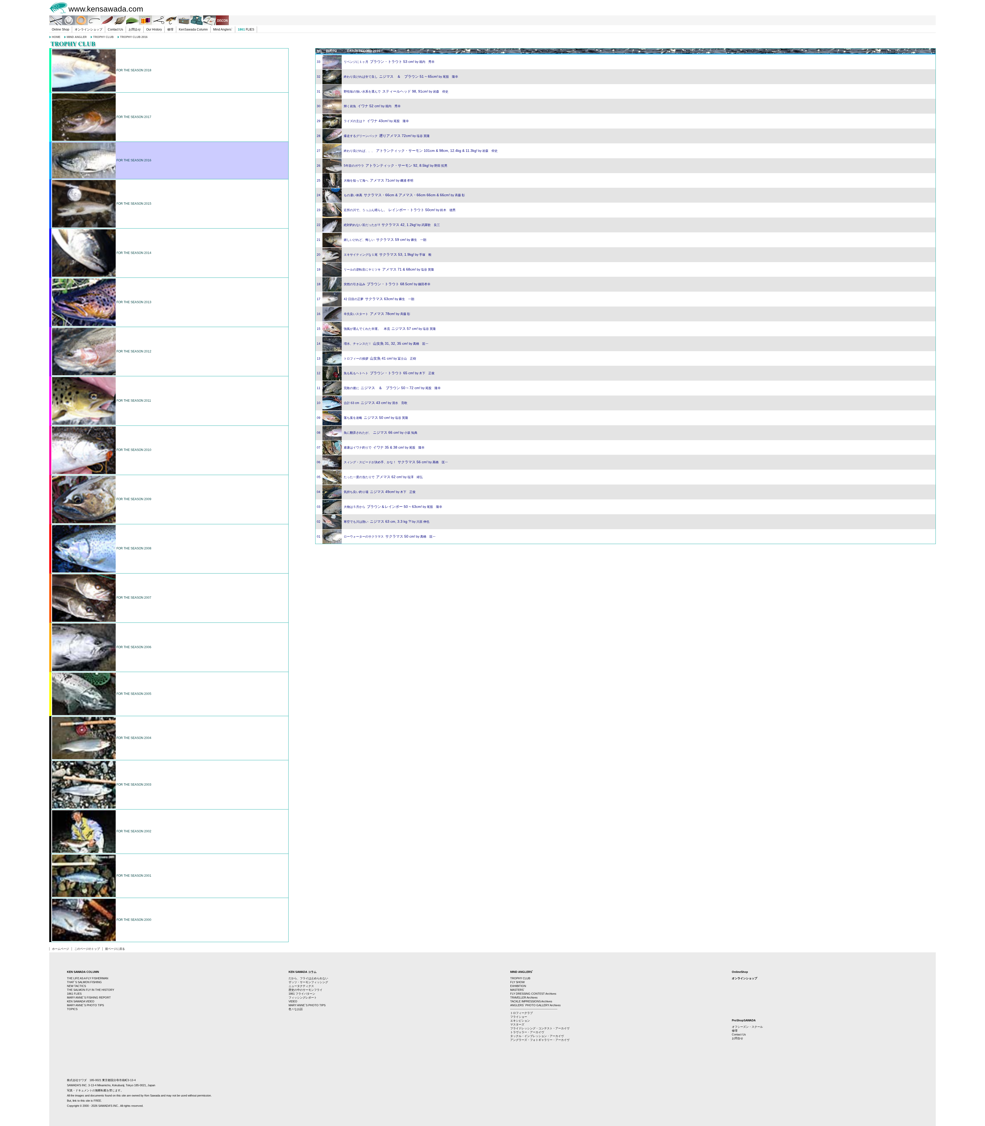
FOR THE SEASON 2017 (133, 117)
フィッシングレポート (303, 997)
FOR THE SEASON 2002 (133, 831)
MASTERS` (517, 989)
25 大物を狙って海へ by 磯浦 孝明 (365, 180)
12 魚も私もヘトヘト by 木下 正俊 (376, 373)
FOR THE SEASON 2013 (133, 302)
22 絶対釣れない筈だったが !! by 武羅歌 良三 (378, 225)
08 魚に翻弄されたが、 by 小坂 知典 (367, 432)
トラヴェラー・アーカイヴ (527, 1032)
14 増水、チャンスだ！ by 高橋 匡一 (372, 343)
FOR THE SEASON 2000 (133, 920)
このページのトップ (87, 948)
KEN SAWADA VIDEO (80, 1001)
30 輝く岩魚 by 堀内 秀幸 (359, 106)
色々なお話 (296, 1009)
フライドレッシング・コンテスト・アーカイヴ (539, 1028)
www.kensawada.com (105, 9)
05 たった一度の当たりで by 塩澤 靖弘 (370, 477)
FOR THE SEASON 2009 (133, 499)
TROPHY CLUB (103, 36)
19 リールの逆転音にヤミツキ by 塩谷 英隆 (375, 269)
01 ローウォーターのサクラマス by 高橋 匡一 (376, 536)
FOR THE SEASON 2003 (133, 784)
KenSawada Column (193, 29)
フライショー (518, 1016)
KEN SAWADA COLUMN (83, 971)
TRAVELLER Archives (524, 997)
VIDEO (293, 1001)
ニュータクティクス (301, 985)
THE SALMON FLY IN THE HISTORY (90, 989)
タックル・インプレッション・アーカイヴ (537, 1036)
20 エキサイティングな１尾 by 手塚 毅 (374, 254)
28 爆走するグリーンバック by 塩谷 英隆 (373, 136)
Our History (154, 29)
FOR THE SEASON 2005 (133, 694)
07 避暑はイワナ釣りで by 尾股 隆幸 (371, 447)
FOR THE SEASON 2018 (133, 70)
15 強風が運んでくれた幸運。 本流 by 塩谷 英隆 (376, 329)
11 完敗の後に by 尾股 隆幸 (379, 388)
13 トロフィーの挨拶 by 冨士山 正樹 (366, 358)
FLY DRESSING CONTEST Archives (533, 993)
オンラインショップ (88, 29)
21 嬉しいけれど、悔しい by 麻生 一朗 (371, 240)
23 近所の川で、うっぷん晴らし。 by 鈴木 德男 (386, 210)
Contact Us (115, 29)
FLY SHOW (517, 982)
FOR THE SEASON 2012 (133, 351)
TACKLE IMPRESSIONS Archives (531, 1001)
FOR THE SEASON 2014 (133, 253)
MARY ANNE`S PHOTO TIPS (85, 1005)
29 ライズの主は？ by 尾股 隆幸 (363, 121)
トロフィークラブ (521, 1012)
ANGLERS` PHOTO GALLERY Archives (535, 1005)
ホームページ (60, 948)
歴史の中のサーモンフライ (305, 989)
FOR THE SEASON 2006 (133, 647)
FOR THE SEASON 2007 (133, 597)
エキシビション (520, 1020)
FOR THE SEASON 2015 (133, 203)
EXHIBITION (518, 985)
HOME (56, 36)
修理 (170, 29)
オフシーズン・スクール (747, 1026)
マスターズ (517, 1024)
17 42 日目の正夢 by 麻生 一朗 (365, 299)
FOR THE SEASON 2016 (133, 160)
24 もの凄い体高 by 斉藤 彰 (391, 195)
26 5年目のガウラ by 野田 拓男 (382, 165)
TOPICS (72, 1009)
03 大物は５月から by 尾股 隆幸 (379, 507)
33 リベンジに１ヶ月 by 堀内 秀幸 (376, 62)
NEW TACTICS (76, 985)
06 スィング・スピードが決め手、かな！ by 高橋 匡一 (382, 462)
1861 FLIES (74, 993)
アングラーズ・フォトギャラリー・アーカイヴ (539, 1039)
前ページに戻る (115, 948)
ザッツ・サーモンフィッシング (308, 982)
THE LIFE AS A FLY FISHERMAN (87, 978)
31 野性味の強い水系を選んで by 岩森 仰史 (382, 91)
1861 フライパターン (302, 993)
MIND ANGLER (77, 36)
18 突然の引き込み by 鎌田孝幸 (373, 284)
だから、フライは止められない (308, 978)
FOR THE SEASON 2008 (133, 548)
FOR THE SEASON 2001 (133, 875)
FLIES (246, 29)
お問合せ (135, 29)
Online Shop (60, 29)
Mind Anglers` (222, 29)
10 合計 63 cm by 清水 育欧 (362, 403)
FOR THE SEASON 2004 (133, 738)
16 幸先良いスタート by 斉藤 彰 (363, 314)
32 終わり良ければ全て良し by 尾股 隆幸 (387, 76)
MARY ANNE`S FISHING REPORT (89, 997)
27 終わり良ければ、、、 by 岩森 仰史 (407, 151)
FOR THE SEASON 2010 (133, 450)
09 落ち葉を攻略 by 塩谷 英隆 (362, 418)
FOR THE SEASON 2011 (133, 400)
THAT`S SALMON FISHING (84, 982)
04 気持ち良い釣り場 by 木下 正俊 (366, 492)
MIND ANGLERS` (521, 971)
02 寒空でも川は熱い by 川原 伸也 (373, 522)
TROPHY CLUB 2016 (133, 36)
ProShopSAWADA (744, 1020)
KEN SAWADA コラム (303, 971)
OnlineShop (740, 971)
